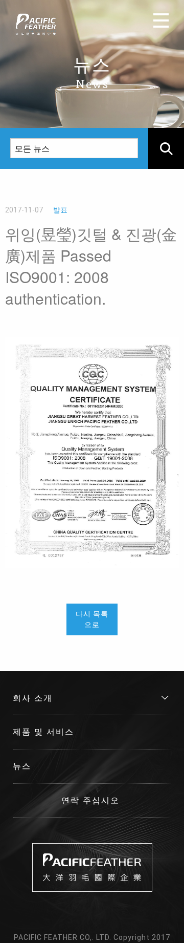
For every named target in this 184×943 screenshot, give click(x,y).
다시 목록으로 (92, 619)
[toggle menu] (161, 20)
